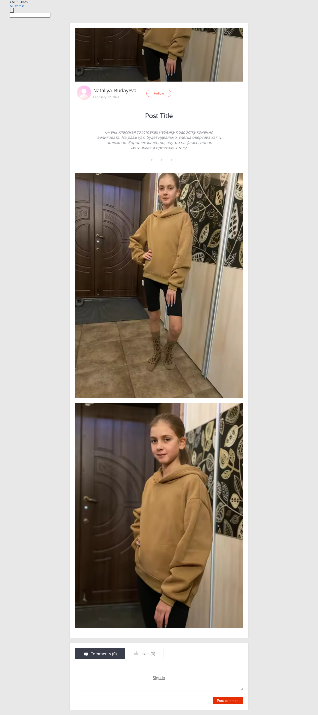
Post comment (228, 701)
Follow (159, 93)
